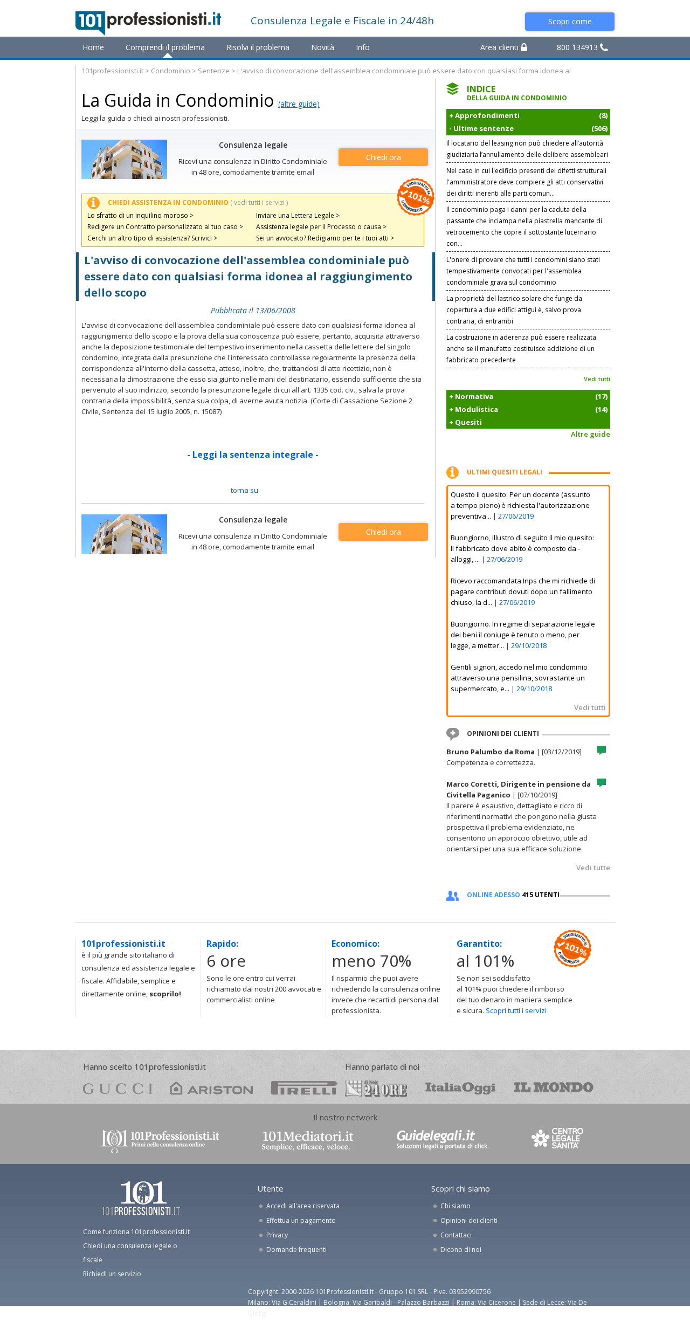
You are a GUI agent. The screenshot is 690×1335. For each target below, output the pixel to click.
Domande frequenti (296, 1249)
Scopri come (570, 21)
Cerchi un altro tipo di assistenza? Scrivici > (152, 238)
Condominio (170, 70)
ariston (211, 1088)
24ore (376, 1089)
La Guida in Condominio (177, 100)
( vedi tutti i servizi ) (259, 202)
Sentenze (214, 70)
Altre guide (590, 434)
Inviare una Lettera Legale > (298, 215)
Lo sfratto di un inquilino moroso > (140, 215)
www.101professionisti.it (159, 1140)
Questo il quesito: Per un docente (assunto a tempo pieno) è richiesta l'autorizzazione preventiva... (520, 505)
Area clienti (500, 47)
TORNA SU (244, 490)
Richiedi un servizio (112, 1273)
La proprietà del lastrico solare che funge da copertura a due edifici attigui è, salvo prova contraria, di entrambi (514, 310)
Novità (322, 47)
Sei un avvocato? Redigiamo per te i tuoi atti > (325, 238)
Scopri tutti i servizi (516, 1010)
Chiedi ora (383, 157)
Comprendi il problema (165, 47)
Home (93, 47)
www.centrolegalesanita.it (558, 1140)
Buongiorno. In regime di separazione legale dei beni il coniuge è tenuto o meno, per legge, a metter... (523, 634)
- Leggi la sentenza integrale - (253, 454)
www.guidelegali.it (442, 1140)
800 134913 (578, 47)
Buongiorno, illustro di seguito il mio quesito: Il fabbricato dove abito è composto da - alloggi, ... (522, 548)
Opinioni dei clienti (469, 1220)
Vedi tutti (597, 379)
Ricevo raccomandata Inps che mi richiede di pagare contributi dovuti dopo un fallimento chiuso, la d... (523, 591)
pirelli (304, 1088)
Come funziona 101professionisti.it (136, 1231)
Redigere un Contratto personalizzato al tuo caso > (165, 226)
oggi (460, 1088)
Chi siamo (455, 1205)
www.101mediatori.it (308, 1140)
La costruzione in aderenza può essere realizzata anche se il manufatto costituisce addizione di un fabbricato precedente (521, 348)
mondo (554, 1088)
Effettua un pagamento (301, 1220)
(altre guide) (299, 104)
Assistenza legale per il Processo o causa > (321, 226)
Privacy (277, 1235)
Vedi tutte (593, 867)
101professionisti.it (112, 70)
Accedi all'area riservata (303, 1205)
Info (363, 47)
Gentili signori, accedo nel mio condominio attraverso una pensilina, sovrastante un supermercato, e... (519, 677)
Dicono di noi (460, 1249)
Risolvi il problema (257, 47)
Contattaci (456, 1235)
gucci (117, 1088)
